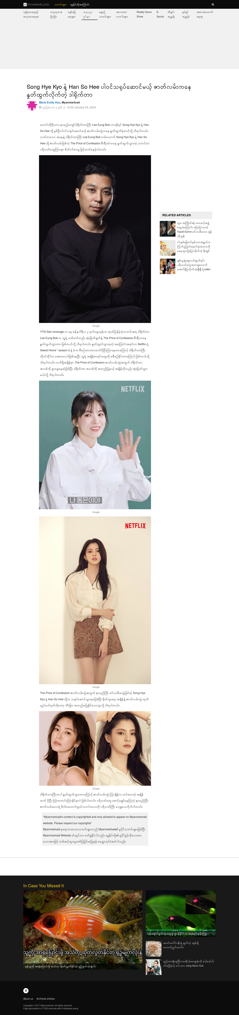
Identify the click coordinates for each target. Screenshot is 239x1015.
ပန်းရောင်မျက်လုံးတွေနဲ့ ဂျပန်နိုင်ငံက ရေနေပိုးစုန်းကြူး (177, 933)
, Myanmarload (59, 102)
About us (28, 998)
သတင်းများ (61, 4)
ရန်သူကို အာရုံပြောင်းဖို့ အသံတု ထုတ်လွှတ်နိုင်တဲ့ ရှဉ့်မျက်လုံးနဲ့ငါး (60, 966)
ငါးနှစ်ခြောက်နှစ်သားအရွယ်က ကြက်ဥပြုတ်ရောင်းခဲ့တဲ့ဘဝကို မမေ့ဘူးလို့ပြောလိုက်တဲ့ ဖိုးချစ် (194, 246)
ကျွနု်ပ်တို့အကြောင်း (80, 4)
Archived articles (46, 998)
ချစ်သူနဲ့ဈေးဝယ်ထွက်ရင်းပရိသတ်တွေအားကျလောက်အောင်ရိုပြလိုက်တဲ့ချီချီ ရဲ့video (193, 264)
